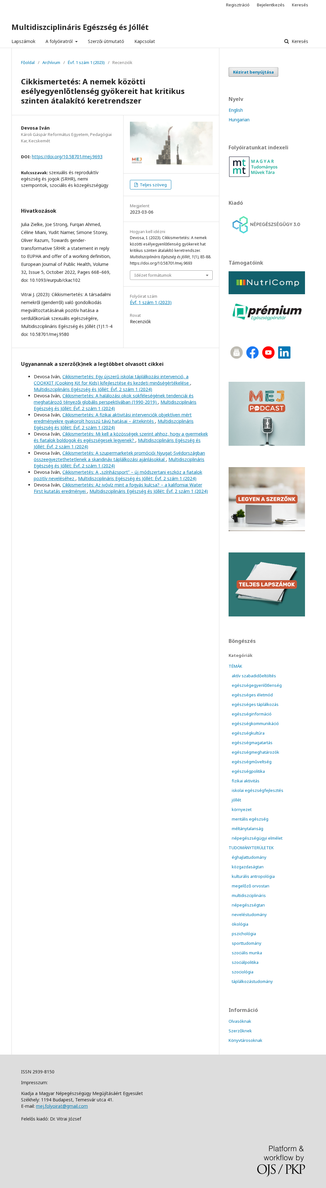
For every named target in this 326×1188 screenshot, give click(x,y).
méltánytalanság (247, 828)
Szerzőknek (240, 1031)
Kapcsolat (144, 41)
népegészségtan (248, 905)
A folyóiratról (60, 41)
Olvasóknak (240, 1021)
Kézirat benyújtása (253, 72)
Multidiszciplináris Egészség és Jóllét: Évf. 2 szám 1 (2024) (93, 389)
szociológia (242, 972)
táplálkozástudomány (252, 981)
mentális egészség (250, 819)
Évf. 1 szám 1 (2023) (86, 62)
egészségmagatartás (252, 742)
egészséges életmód (252, 695)
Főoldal (28, 62)
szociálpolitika (245, 962)
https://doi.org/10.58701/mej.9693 (67, 156)
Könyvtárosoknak (245, 1040)
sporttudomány (246, 943)
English (236, 110)
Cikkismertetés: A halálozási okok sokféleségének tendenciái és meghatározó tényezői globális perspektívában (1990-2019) (114, 399)
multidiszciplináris (249, 895)
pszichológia (244, 933)
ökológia (240, 924)
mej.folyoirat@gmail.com (62, 1106)
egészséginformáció (252, 714)
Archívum (51, 62)
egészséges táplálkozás (255, 704)
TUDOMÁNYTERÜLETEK (251, 847)
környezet (242, 809)
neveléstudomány (249, 914)
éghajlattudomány (249, 857)
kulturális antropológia (253, 876)
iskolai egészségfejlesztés (257, 790)
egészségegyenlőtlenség (257, 685)
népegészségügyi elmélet (257, 838)
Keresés (299, 41)
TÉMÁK (235, 666)
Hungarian (239, 120)
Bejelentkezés (271, 5)
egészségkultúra (248, 733)
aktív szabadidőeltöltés (254, 676)
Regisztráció (238, 5)
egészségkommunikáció (255, 723)
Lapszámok (23, 41)
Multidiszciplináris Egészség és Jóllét (80, 27)
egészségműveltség (252, 762)
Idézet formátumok (153, 275)
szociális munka (247, 953)
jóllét (236, 800)
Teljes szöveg (153, 185)
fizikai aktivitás (245, 781)
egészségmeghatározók (255, 752)
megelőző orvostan (250, 886)
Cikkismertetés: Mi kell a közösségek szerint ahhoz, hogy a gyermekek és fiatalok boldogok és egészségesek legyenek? (121, 437)
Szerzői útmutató (106, 41)
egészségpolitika (248, 771)
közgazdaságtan (248, 867)
